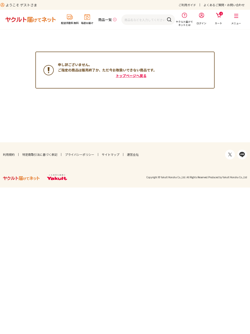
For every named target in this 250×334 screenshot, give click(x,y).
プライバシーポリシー (79, 154)
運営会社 (133, 154)
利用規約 (9, 154)
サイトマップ (110, 154)
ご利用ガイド (187, 5)
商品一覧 (105, 19)
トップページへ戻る (131, 75)
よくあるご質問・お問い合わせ (224, 5)
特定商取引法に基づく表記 (39, 154)
